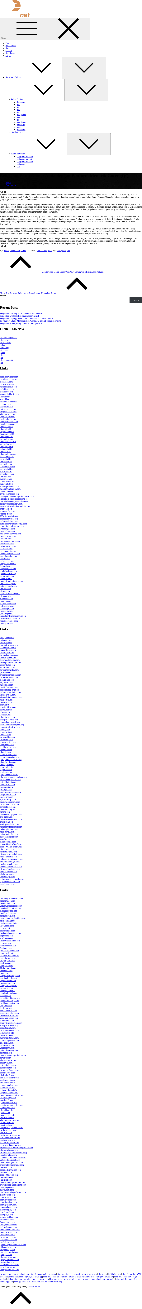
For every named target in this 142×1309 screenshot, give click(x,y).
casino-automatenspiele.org (12, 724)
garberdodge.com (7, 665)
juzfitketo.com (6, 611)
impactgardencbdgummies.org (13, 616)
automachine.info (7, 1087)
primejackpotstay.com (9, 1252)
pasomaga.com (6, 613)
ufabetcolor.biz (6, 446)
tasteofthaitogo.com (8, 782)
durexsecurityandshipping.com (13, 524)
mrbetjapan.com (7, 764)
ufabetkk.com (6, 752)
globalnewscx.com (8, 1060)
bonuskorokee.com (8, 1202)
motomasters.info (7, 1115)
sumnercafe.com (7, 576)
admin (6, 250)
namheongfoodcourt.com (11, 827)
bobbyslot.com (6, 965)
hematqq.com (43, 1279)
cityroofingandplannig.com (12, 526)
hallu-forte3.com (7, 832)
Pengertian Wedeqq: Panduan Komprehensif (19, 316)
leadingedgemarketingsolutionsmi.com (17, 496)
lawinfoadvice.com (8, 571)
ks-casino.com (6, 548)
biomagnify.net (6, 623)
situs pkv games (81, 1274)
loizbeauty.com (6, 739)
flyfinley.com (6, 948)
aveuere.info (5, 995)
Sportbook (10, 53)
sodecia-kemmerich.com (10, 1170)
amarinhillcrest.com (8, 707)
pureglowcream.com (9, 774)
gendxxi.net (5, 1112)
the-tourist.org (6, 710)
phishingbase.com (8, 1247)
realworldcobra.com (8, 1085)
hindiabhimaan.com (8, 871)
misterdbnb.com (7, 1177)
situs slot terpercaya (8, 337)
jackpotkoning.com (8, 1227)
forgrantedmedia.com (9, 670)
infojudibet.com (7, 926)
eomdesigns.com (7, 1107)
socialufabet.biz (7, 456)
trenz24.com (5, 734)
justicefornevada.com (9, 1030)
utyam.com (5, 591)
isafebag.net (5, 715)
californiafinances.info (9, 804)
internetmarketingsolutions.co (13, 1055)
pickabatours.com (7, 916)
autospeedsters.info (8, 1090)
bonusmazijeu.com (8, 1197)
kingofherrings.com (8, 762)
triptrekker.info (6, 1110)
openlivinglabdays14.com (11, 504)
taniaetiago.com (7, 608)
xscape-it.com (6, 514)
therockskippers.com (9, 837)
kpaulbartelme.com (8, 1155)
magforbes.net (6, 700)
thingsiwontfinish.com (9, 1269)
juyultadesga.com (7, 531)
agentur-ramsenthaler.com (11, 1105)
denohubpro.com (7, 1073)
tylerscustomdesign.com (10, 675)
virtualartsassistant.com (10, 1160)
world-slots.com (7, 938)
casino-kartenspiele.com (10, 722)
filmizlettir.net (6, 642)
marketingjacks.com (8, 864)
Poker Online (17, 99)
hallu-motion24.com (9, 834)
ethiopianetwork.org (9, 1025)
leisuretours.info (7, 1033)
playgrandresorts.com (9, 1259)
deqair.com (5, 558)
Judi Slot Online (18, 154)
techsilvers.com (6, 561)
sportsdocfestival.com (9, 1264)
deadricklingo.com (8, 1097)
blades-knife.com (7, 1075)
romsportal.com (7, 1262)
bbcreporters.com (7, 491)
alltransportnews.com (9, 486)
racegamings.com (7, 1249)
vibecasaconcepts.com (9, 1120)
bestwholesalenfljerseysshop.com (14, 501)
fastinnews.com (7, 1219)
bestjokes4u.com (7, 958)
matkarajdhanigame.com (10, 933)
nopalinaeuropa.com (9, 621)
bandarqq (21, 124)
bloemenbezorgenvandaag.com (13, 777)
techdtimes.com (7, 389)
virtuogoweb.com (7, 414)
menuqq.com (5, 1274)
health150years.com (8, 687)
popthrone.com (6, 936)
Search (3, 295)
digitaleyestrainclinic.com (11, 854)
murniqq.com (29, 1279)
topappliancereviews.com (11, 866)
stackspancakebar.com (9, 824)
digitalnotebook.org (8, 980)
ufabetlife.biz (5, 451)
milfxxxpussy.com (8, 583)
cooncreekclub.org (8, 647)
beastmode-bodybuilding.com (13, 918)
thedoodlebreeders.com (10, 553)
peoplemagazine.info (9, 379)
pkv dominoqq (6, 360)
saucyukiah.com (7, 637)
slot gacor (21, 164)
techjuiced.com (6, 406)
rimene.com (5, 812)
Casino (9, 50)
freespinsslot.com (7, 990)
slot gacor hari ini (24, 159)
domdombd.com (7, 1212)
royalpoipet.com (7, 1187)
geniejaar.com (6, 963)
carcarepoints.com (8, 551)
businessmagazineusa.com (11, 1127)
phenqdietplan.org (8, 573)
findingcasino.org (7, 1082)
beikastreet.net (6, 640)
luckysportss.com (7, 1234)
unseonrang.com (7, 1048)
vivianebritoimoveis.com (10, 697)
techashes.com (6, 382)
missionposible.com (8, 857)
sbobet (10, 1279)
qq (18, 107)
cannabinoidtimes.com (10, 998)
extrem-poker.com (8, 546)
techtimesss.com (7, 680)
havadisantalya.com (8, 387)
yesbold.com (5, 399)
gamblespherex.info (8, 1102)
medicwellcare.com (8, 1130)
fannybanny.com (7, 1222)
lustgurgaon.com (7, 960)
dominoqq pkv (27, 1274)
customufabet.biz (7, 466)
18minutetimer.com (8, 1010)
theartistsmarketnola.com (11, 819)
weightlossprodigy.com (10, 975)
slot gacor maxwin (25, 156)
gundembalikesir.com (9, 394)
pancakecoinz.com (8, 945)
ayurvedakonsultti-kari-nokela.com (15, 506)
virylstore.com (6, 682)
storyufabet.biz (6, 469)
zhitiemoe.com (6, 598)
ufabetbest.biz (6, 461)
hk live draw (5, 342)
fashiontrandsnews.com (10, 489)
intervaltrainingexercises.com (12, 1182)
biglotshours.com (7, 416)
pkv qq (16, 1274)
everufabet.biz (6, 479)
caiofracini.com (6, 1043)
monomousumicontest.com (11, 1095)
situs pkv (4, 350)
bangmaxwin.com (8, 794)
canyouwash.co (7, 384)
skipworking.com (7, 737)
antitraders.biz (6, 509)
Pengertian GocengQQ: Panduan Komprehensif (21, 313)
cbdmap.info (5, 928)
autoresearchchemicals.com (12, 879)
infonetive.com (6, 797)
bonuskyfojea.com (8, 1200)
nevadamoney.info (8, 809)
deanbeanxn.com (7, 931)
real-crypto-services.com (10, 534)
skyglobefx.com (7, 1100)
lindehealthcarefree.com (10, 908)
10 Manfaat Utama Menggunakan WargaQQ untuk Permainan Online (30, 321)
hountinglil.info (6, 953)
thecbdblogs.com (7, 876)
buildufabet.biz (6, 484)
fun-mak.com (6, 1172)
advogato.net (5, 712)
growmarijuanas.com (9, 1018)
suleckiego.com (7, 884)
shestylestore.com (7, 1267)
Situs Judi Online (13, 77)
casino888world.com (9, 1175)
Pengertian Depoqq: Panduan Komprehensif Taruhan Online (26, 318)
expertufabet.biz (7, 431)
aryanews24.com (7, 511)
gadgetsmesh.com (8, 1028)
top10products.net (8, 913)
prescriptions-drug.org (9, 690)
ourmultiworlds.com (9, 645)
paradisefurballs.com (9, 993)
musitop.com (5, 588)
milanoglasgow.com (8, 829)
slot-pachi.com (6, 988)
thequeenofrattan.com (9, 1070)
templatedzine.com (8, 568)
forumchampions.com (9, 655)
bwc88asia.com (7, 543)
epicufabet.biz (6, 471)
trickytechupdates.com (10, 869)
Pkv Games (11, 45)
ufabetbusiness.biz (8, 441)
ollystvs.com (5, 1058)
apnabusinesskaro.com (10, 881)
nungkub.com (6, 601)
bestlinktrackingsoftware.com (13, 1192)
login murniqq (70, 1279)
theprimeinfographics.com (11, 1162)
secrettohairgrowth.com (10, 779)
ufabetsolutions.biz (8, 454)
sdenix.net (4, 705)
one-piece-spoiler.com (9, 1078)
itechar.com (5, 397)
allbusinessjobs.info (8, 911)
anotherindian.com (8, 603)
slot (18, 166)
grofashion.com (7, 1242)
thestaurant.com (7, 1190)
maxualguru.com (7, 983)
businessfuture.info (8, 923)
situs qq (52, 1274)
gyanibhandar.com (8, 424)
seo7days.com (6, 772)
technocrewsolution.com (10, 692)
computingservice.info (9, 1040)
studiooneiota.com (8, 1080)
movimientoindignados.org (11, 581)
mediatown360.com (8, 852)
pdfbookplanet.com (8, 1065)
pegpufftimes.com (8, 650)
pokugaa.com (6, 1254)
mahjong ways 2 (26, 1277)
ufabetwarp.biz (6, 426)
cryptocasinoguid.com (9, 494)
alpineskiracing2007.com (11, 844)
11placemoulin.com (8, 968)
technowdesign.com (8, 521)
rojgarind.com (6, 1005)
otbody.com (5, 729)
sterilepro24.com (7, 1140)
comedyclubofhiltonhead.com (13, 1157)
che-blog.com (6, 943)
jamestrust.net (6, 732)
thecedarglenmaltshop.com (11, 898)
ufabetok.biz (5, 476)
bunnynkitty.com (7, 784)
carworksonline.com (9, 677)
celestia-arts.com (7, 652)
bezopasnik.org (6, 787)
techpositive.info (7, 1045)
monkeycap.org (7, 702)
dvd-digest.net (6, 817)
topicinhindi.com (7, 903)
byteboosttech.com (8, 409)
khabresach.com (7, 874)
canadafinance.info (8, 807)
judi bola (112, 1274)
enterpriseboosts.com (9, 720)
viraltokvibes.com (8, 695)
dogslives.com (6, 1063)
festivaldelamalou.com (10, 660)
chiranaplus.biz (6, 822)
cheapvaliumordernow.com (12, 1165)
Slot (7, 48)
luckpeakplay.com (8, 1237)
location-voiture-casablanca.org (13, 1152)
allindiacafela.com (8, 842)
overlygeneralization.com (11, 1023)
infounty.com (6, 538)
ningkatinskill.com (8, 563)
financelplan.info (7, 921)
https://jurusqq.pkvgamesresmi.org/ (47, 1281)
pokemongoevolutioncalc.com (13, 1244)
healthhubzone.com (8, 401)
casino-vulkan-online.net (10, 847)
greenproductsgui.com (9, 1000)
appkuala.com (6, 769)
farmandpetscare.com (9, 1038)
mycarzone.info (7, 1117)
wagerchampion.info (9, 1092)
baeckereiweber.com (9, 377)
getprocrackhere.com (9, 1217)
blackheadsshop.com (9, 1150)
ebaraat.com (5, 404)
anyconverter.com (8, 742)
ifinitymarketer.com (8, 1224)
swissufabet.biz (6, 439)
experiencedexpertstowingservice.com (16, 1147)
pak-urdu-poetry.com (9, 1050)
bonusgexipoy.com (8, 1205)
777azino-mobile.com (9, 516)
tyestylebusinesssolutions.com (13, 1185)
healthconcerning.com (9, 1003)
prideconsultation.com (9, 950)
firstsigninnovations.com (10, 662)
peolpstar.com (6, 672)
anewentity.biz (6, 767)
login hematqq (84, 1279)
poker (19, 127)
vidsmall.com (6, 1132)
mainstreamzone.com (9, 1015)
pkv (18, 104)
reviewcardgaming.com (10, 1145)
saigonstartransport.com (10, 792)
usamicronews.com (8, 1239)
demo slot (131, 1274)
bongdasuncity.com (8, 985)
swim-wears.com (7, 667)
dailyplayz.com (6, 1215)
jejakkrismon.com (8, 747)
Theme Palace (34, 1286)
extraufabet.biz (6, 449)
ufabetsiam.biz (6, 436)
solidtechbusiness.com (9, 1142)
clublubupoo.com (7, 1195)
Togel (8, 55)
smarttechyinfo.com (8, 978)
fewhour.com (6, 1008)
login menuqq (56, 1279)
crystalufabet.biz (7, 474)
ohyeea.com (5, 596)
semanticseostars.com (9, 1013)
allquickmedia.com (8, 754)
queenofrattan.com (8, 1068)
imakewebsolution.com (10, 941)
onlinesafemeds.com (9, 421)
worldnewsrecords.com (10, 1137)
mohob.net (4, 973)
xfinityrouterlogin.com (10, 861)
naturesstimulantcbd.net (10, 618)
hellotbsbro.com (7, 1035)
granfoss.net (5, 839)
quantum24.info (7, 1122)
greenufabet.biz (6, 444)
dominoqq (21, 102)
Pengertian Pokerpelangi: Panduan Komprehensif (21, 323)
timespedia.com (7, 744)
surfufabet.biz (6, 459)
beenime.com (6, 1167)
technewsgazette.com (9, 757)
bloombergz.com (7, 717)
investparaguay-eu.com (10, 541)
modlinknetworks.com (10, 1229)
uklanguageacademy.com (11, 906)
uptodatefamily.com (8, 586)
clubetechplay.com (8, 1210)
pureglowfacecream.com (10, 759)
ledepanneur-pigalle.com (10, 814)
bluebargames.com (8, 657)
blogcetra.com (6, 1053)
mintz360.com (6, 970)
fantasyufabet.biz (7, 434)
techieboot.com (6, 392)
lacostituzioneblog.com (10, 593)
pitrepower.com (7, 849)
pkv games (21, 114)
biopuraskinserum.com (10, 802)
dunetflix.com (6, 578)
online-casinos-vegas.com (11, 859)
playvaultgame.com (8, 1257)
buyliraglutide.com (8, 419)
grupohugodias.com (8, 556)
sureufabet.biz (6, 464)
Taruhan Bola (17, 132)
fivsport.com (5, 566)
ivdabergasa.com (7, 529)
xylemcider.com (7, 606)
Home (8, 43)
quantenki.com (6, 1125)
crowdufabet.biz (7, 481)
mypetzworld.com (8, 536)
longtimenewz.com (8, 1232)
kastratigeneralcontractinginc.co (14, 499)
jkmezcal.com (6, 1180)
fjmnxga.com (6, 789)
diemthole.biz (6, 749)
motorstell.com (6, 685)
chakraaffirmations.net (9, 955)
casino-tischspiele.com (10, 727)
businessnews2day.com (10, 1135)
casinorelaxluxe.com (9, 1207)
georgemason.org (7, 901)
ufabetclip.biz (6, 429)
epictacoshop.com (8, 799)
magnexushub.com (8, 411)
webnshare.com (7, 1020)
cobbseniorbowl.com (9, 519)
